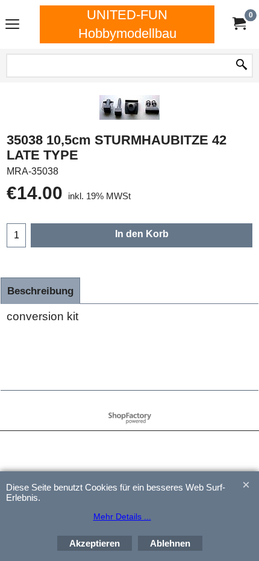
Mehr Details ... (122, 516)
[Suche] (241, 65)
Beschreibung (40, 291)
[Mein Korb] (238, 24)
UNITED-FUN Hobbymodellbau (127, 24)
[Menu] (12, 25)
